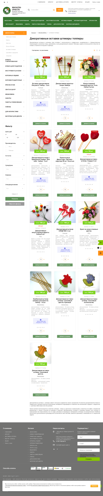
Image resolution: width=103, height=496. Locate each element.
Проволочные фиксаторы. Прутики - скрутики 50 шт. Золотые (65, 159)
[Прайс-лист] (99, 50)
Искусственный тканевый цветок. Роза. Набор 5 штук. (89, 85)
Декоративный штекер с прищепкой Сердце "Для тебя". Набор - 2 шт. (41, 159)
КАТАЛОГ (50, 2)
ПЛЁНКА (8, 107)
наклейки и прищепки (12, 52)
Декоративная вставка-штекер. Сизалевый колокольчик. (89, 300)
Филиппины (64, 87)
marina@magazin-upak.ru (63, 445)
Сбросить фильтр (15, 204)
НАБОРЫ (8, 98)
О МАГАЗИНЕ (41, 2)
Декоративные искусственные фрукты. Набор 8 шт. (40, 232)
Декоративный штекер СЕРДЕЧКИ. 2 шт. (64, 230)
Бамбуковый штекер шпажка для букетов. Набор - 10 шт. (41, 300)
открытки (8, 56)
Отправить (89, 459)
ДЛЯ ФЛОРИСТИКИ (11, 111)
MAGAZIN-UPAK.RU (16, 8)
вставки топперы (11, 49)
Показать (15, 199)
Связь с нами (96, 2)
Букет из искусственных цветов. (89, 230)
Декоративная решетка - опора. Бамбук (65, 84)
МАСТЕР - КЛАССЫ (76, 2)
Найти (60, 9)
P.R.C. (10, 146)
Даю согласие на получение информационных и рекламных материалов (88, 455)
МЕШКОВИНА (9, 94)
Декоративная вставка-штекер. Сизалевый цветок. (40, 372)
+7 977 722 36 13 (72, 11)
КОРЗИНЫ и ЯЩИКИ (12, 75)
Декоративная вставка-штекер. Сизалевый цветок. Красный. (65, 300)
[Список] (96, 50)
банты (8, 40)
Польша (11, 150)
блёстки (8, 43)
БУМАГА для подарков (13, 66)
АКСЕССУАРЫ (9, 33)
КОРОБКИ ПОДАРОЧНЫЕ (13, 80)
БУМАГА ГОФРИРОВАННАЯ (11, 60)
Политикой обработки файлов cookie (16, 485)
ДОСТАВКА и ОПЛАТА (62, 2)
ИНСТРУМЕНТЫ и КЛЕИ (13, 71)
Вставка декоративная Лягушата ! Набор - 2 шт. (41, 84)
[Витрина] (94, 50)
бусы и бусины (10, 46)
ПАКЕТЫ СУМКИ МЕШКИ (13, 102)
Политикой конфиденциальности (40, 485)
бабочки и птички (11, 37)
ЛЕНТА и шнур (10, 89)
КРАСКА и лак (10, 85)
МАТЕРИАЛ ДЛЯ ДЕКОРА (13, 116)
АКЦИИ (87, 2)
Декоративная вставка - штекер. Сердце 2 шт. (89, 160)
